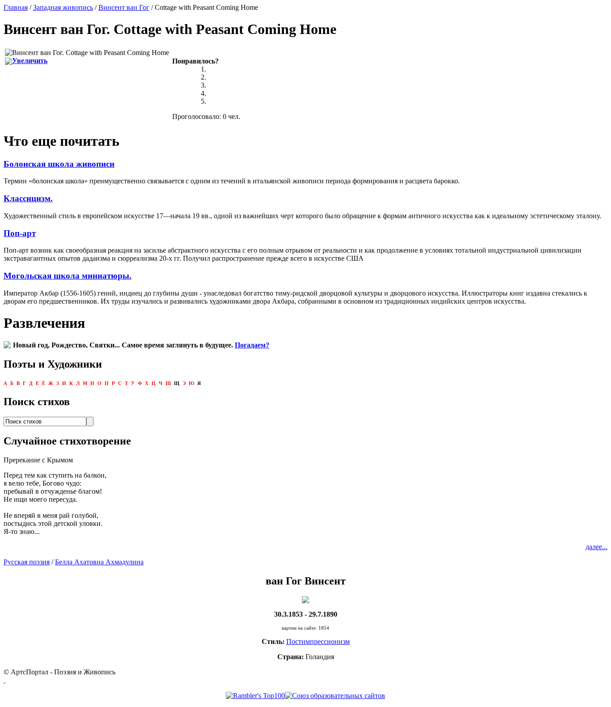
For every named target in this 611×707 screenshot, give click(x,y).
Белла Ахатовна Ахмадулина (99, 562)
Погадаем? (252, 345)
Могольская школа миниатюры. (68, 275)
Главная (16, 7)
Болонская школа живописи (59, 164)
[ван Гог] (305, 599)
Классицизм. (28, 198)
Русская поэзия (27, 562)
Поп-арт (20, 233)
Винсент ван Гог (123, 7)
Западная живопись (63, 7)
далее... (596, 546)
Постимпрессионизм (318, 641)
